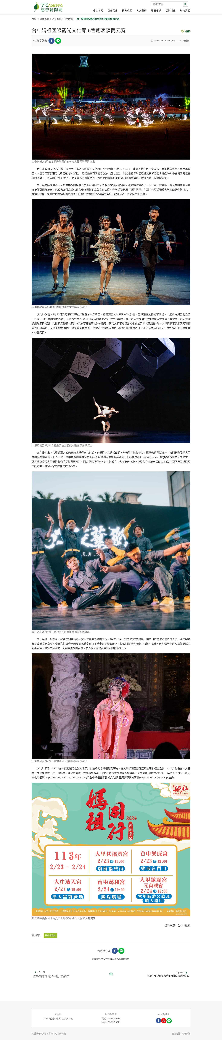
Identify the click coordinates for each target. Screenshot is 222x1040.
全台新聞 (69, 19)
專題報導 (156, 10)
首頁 (34, 19)
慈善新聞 (98, 10)
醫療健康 (113, 10)
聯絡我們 (185, 10)
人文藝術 (142, 10)
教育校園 (127, 10)
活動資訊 (171, 10)
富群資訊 (186, 1033)
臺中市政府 (50, 935)
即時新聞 (44, 19)
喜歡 (187, 31)
